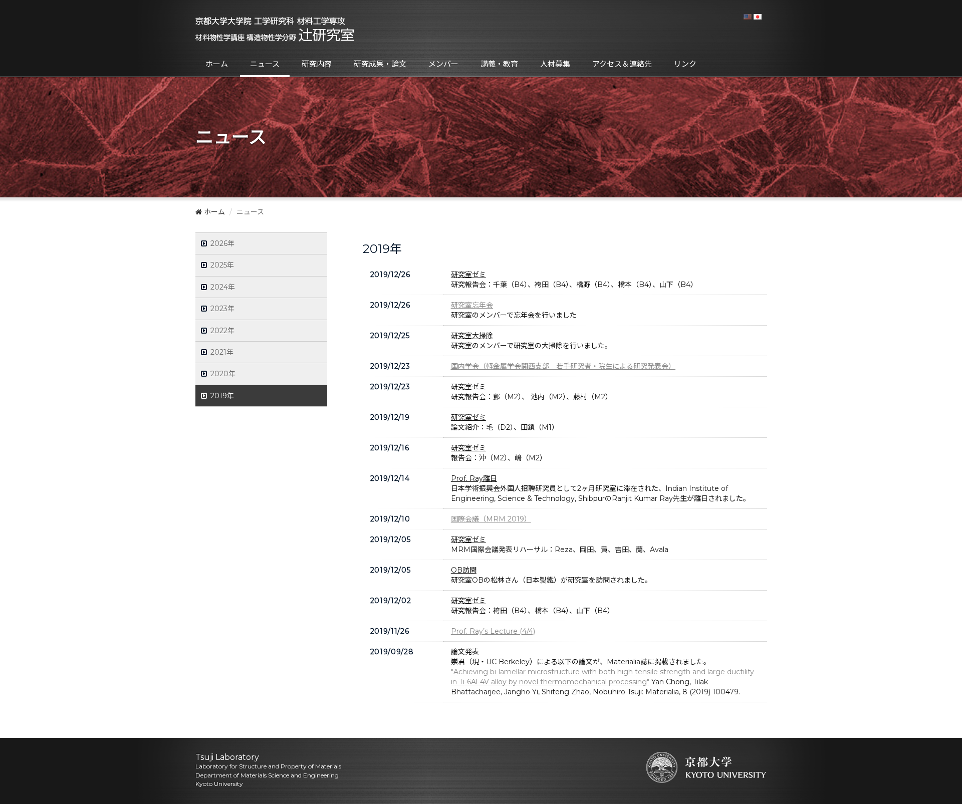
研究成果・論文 (380, 64)
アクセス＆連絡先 (622, 64)
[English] (748, 16)
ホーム (216, 64)
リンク (685, 64)
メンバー (443, 64)
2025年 (222, 265)
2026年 (222, 243)
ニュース (265, 64)
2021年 (222, 352)
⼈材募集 (555, 64)
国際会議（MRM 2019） (491, 518)
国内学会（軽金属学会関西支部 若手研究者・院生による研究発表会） (563, 366)
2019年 (222, 395)
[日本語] (758, 16)
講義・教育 (499, 64)
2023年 (222, 308)
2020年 (223, 373)
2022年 (222, 330)
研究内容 (317, 64)
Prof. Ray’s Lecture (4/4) (493, 631)
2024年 (223, 287)
